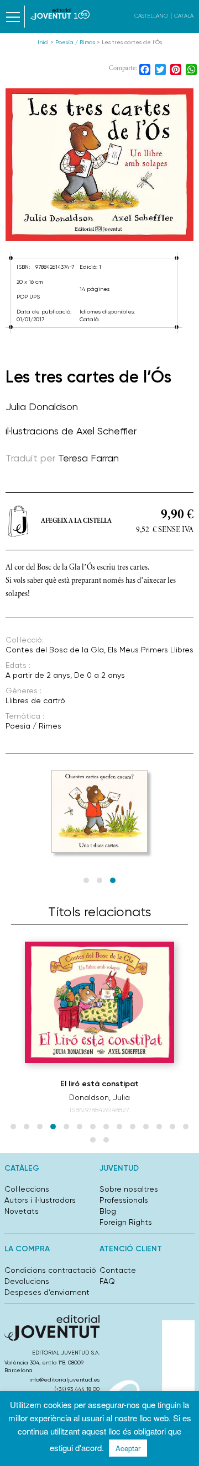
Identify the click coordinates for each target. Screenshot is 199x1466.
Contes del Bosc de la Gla (55, 649)
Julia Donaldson (42, 406)
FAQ (107, 1281)
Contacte (118, 1270)
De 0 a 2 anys (99, 675)
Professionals (124, 1200)
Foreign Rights (126, 1222)
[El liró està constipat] (99, 1002)
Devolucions (26, 1281)
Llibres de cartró (35, 700)
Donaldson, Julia (99, 1097)
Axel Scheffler (106, 431)
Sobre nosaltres (129, 1189)
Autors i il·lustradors (40, 1200)
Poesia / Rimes (33, 725)
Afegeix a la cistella (76, 521)
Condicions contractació (50, 1270)
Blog (108, 1211)
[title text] (60, 14)
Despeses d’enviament (47, 1292)
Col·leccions (26, 1189)
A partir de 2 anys (38, 675)
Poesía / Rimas (75, 42)
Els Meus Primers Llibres (150, 649)
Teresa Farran (88, 458)
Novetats (21, 1211)
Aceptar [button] (128, 1448)
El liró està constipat (99, 1083)
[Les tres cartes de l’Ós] (99, 164)
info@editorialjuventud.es (64, 1380)
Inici (43, 42)
